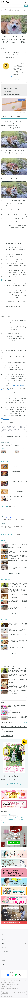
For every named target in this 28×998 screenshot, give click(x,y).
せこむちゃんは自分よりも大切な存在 (12, 94)
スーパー (14, 6)
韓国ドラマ (21, 817)
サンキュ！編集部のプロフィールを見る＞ (18, 79)
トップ (2, 9)
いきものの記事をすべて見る (14, 573)
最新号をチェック (14, 783)
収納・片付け (5, 943)
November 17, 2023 (5, 389)
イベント (17, 819)
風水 (16, 817)
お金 (3, 935)
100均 (9, 6)
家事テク (4, 939)
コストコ (11, 819)
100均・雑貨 (5, 952)
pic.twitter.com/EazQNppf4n (18, 385)
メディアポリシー (21, 980)
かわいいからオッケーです (10, 86)
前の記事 (4, 448)
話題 (26, 5)
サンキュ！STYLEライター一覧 (7, 986)
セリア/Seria (4, 814)
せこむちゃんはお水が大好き (10, 88)
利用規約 (15, 980)
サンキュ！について (5, 984)
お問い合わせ (4, 980)
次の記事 (24, 448)
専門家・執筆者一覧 (14, 984)
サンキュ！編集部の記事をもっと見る (14, 436)
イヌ (23, 445)
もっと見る (14, 613)
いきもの (10, 9)
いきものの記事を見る (14, 699)
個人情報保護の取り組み (12, 988)
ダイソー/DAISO (12, 814)
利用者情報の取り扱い (5, 982)
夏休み (22, 819)
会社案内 (3, 988)
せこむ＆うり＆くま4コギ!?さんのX (9, 397)
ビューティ (5, 947)
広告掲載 (10, 980)
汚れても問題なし (8, 91)
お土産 (3, 822)
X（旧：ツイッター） (16, 445)
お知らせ (13, 982)
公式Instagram (15, 76)
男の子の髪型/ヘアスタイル (7, 817)
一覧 (24, 722)
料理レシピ (20, 6)
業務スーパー (4, 819)
